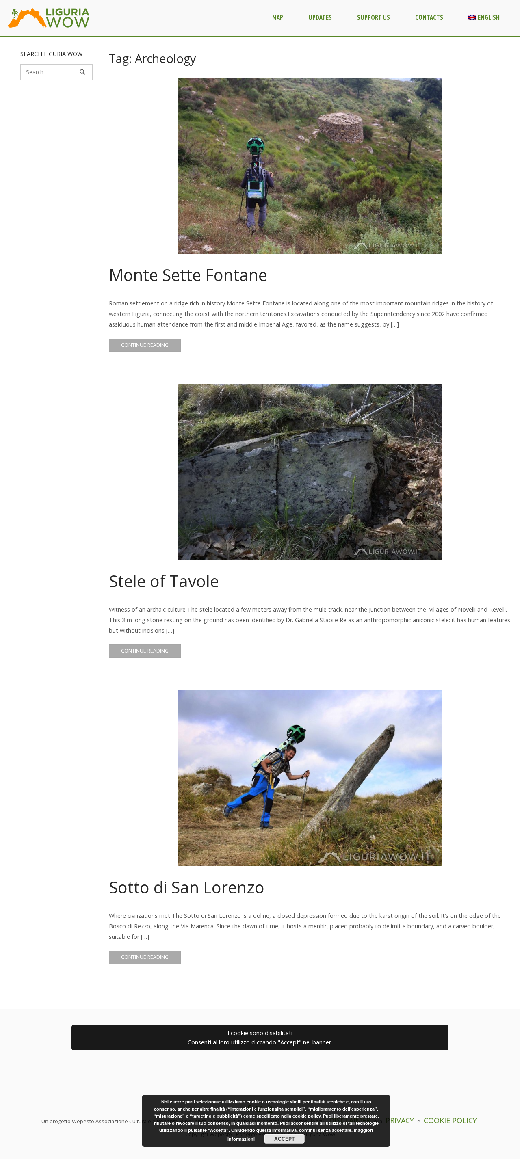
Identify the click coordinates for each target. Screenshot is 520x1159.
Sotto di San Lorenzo (186, 887)
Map (277, 17)
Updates (320, 17)
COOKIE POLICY (450, 1120)
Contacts (429, 17)
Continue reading (145, 345)
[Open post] (310, 166)
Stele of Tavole (164, 581)
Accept (284, 1138)
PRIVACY (400, 1120)
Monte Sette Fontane (188, 275)
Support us (373, 17)
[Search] (82, 72)
